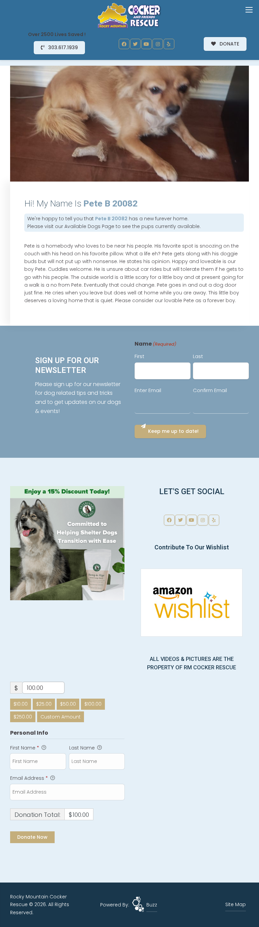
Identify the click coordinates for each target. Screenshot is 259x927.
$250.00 (22, 716)
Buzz (151, 904)
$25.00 (44, 704)
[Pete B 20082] (129, 124)
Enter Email (148, 390)
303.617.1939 (62, 47)
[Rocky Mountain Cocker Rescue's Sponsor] (67, 542)
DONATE (228, 43)
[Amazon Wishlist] (191, 602)
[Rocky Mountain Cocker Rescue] (129, 15)
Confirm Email (210, 390)
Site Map (235, 904)
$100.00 (93, 704)
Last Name (82, 747)
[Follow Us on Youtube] (146, 44)
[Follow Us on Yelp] (169, 44)
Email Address (29, 778)
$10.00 (20, 704)
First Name (24, 747)
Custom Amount (60, 716)
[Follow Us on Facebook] (124, 44)
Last (198, 356)
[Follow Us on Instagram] (157, 44)
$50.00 (68, 704)
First (139, 356)
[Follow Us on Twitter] (135, 44)
